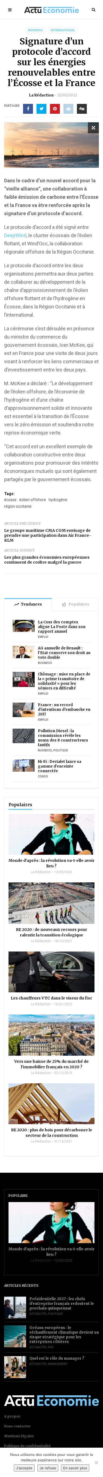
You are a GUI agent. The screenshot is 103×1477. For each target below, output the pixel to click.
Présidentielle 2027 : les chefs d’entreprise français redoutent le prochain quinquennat (61, 1304)
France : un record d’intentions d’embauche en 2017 (64, 710)
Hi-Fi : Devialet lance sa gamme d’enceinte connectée (59, 766)
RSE (51, 1347)
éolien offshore (32, 500)
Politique (60, 750)
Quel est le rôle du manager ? (56, 1358)
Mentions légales (19, 1436)
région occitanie (18, 506)
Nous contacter (17, 1426)
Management (58, 1363)
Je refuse (48, 1468)
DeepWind (15, 235)
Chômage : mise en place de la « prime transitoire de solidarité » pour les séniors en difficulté (64, 681)
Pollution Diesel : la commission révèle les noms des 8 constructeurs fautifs (63, 738)
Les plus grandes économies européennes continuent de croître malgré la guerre (47, 560)
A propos (12, 1416)
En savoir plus (75, 1468)
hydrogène (58, 500)
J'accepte (24, 1468)
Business (35, 30)
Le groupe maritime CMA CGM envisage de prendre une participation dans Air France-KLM (47, 535)
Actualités (38, 1313)
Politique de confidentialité (27, 1446)
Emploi (43, 636)
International (63, 30)
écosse (10, 500)
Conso (43, 776)
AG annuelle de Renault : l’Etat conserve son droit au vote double (64, 653)
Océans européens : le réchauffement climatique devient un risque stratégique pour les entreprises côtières (64, 1334)
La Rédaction (41, 95)
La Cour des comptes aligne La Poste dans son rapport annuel (61, 627)
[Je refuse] (96, 1462)
